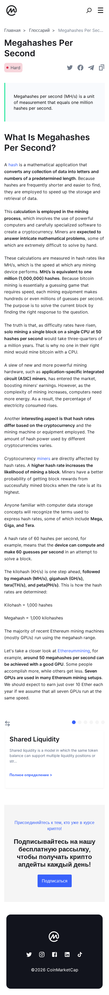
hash (13, 164)
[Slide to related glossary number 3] (91, 722)
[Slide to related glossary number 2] (85, 722)
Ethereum (67, 650)
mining (83, 650)
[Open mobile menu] (100, 10)
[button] (100, 10)
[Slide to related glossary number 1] (79, 722)
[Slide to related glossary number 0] (74, 722)
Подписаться (54, 880)
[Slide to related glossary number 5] (103, 722)
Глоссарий (39, 30)
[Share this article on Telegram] (91, 67)
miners (43, 458)
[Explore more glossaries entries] (7, 723)
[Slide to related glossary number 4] (97, 722)
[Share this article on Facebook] (80, 67)
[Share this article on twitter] (70, 67)
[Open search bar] (89, 10)
